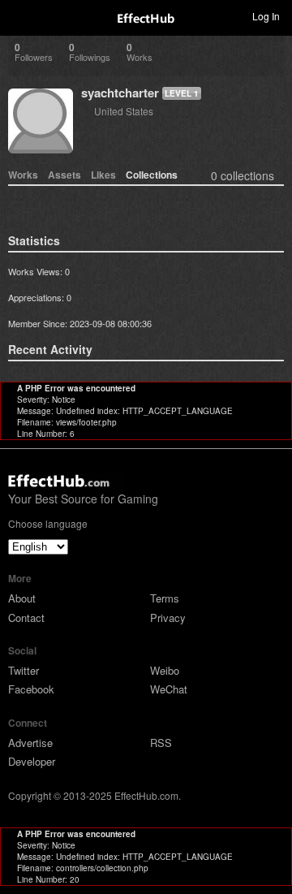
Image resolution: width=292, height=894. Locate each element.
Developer (31, 761)
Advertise (30, 742)
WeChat (168, 689)
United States (123, 111)
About (22, 598)
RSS (161, 742)
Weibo (164, 670)
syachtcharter (120, 92)
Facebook (31, 689)
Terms (164, 598)
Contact (26, 617)
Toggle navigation (19, 15)
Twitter (23, 670)
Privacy (168, 617)
